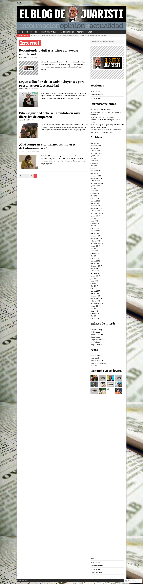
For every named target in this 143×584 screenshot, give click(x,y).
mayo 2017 (94, 283)
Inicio (20, 32)
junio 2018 (94, 251)
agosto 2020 (95, 186)
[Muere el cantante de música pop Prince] (118, 392)
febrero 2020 (95, 201)
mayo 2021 (94, 163)
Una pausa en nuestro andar (100, 110)
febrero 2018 (95, 261)
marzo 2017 (94, 288)
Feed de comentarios (98, 363)
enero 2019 (94, 233)
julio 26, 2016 (23, 57)
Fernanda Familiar (96, 334)
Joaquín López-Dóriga (98, 339)
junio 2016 (94, 311)
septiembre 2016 (96, 303)
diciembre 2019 (96, 206)
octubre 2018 (95, 241)
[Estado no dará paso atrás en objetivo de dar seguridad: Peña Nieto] (110, 554)
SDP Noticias (95, 342)
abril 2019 (94, 226)
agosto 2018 (95, 246)
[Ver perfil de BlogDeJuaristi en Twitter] (20, 2)
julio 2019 (94, 218)
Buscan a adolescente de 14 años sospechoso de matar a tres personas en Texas (105, 119)
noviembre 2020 (96, 178)
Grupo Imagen (95, 337)
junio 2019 (94, 221)
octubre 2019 (95, 211)
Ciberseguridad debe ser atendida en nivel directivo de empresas (50, 115)
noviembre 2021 (96, 148)
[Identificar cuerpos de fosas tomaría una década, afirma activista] (94, 392)
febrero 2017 (95, 291)
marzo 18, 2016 (24, 120)
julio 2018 (94, 248)
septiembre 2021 (96, 153)
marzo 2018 (94, 258)
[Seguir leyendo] (74, 98)
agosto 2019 (95, 216)
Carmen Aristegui (96, 329)
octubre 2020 (95, 181)
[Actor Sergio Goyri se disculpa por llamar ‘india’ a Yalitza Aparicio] (102, 386)
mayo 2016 (94, 313)
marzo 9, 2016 (23, 151)
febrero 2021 (95, 171)
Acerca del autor (84, 32)
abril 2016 (94, 316)
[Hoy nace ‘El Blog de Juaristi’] (94, 380)
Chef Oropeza (95, 332)
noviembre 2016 (96, 298)
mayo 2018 (94, 253)
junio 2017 (94, 281)
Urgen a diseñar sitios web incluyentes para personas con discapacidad (51, 83)
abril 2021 (94, 166)
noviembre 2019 (96, 208)
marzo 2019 (94, 228)
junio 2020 (94, 191)
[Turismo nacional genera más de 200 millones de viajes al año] (102, 392)
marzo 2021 (94, 168)
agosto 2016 (95, 306)
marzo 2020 (94, 198)
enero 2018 (94, 263)
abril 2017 (94, 286)
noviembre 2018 (96, 238)
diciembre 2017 (96, 266)
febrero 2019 (95, 231)
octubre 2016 (95, 301)
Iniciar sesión (95, 358)
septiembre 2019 (96, 213)
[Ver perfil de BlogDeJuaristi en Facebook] (18, 2)
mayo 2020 (94, 193)
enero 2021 (94, 173)
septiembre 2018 (96, 243)
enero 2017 (94, 293)
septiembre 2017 (96, 273)
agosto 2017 (95, 276)
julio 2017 (94, 278)
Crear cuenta (95, 355)
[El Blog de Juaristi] (71, 18)
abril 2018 (94, 256)
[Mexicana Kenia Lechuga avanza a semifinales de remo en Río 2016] (94, 386)
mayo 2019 (94, 223)
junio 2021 (94, 161)
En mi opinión (32, 32)
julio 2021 (94, 158)
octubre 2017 (95, 271)
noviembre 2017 (96, 268)
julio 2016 (94, 308)
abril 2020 (94, 196)
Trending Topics (67, 32)
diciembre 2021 (96, 146)
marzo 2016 (94, 318)
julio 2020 (94, 188)
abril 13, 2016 (23, 89)
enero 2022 (94, 143)
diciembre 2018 (96, 236)
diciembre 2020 (96, 176)
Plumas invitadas (48, 32)
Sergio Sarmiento (96, 344)
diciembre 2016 (96, 296)
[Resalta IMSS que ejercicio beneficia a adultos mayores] (110, 386)
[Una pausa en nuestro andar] (118, 380)
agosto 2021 (95, 156)
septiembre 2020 (96, 183)
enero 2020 (94, 203)
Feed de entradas (96, 360)
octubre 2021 (95, 151)
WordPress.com (96, 365)
